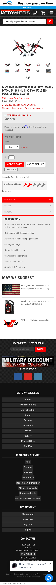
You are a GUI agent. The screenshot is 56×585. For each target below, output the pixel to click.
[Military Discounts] (28, 361)
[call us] (35, 12)
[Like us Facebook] (18, 376)
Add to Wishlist (35, 164)
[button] (28, 21)
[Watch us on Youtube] (28, 376)
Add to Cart (14, 164)
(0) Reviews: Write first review (15, 98)
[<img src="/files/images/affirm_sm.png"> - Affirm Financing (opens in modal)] (28, 4)
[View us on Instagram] (38, 376)
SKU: (4, 101)
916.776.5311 (28, 554)
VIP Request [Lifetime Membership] (35, 320)
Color (7, 142)
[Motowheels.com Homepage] (15, 12)
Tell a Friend (11, 169)
